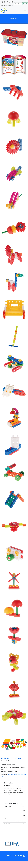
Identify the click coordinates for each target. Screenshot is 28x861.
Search (25, 4)
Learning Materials (14, 774)
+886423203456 (9, 5)
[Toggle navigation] (25, 10)
